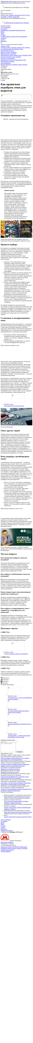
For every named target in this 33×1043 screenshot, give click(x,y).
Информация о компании (8, 30)
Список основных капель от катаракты (16, 653)
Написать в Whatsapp (22, 22)
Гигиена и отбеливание (8, 58)
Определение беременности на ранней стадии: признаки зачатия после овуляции (15, 777)
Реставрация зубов (17, 49)
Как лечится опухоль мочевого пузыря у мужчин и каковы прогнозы (16, 802)
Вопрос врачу (5, 15)
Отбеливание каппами (7, 61)
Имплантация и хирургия (8, 53)
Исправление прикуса (7, 50)
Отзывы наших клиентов (8, 36)
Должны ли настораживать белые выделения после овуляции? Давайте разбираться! (16, 789)
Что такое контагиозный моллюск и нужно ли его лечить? (18, 711)
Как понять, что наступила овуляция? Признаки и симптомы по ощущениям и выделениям (16, 783)
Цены (2, 33)
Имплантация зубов (7, 55)
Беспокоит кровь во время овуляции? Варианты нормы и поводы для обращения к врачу (15, 765)
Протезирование (6, 63)
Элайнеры (14, 52)
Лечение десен (17, 55)
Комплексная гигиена (7, 60)
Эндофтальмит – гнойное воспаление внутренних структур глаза (19, 736)
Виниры (3, 64)
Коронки (8, 64)
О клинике (4, 29)
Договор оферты (6, 851)
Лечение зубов (5, 46)
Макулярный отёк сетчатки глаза (14, 406)
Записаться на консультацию (21, 1)
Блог (24, 30)
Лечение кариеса (6, 47)
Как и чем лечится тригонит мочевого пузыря (18, 812)
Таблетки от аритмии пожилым (10, 769)
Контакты (4, 41)
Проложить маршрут (7, 842)
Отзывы (3, 35)
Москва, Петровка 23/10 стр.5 (18, 15)
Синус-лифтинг (16, 57)
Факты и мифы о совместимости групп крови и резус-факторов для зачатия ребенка (15, 758)
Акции (3, 39)
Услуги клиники (6, 27)
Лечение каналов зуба (17, 47)
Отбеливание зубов (20, 60)
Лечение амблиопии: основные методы (19, 724)
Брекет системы (5, 52)
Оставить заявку (6, 25)
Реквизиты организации (20, 847)
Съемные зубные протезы (19, 64)
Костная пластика (6, 57)
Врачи (2, 32)
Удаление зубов (27, 55)
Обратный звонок (6, 69)
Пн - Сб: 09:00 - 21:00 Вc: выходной (15, 15)
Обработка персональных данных (11, 848)
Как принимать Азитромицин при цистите (17, 796)
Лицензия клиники (6, 847)
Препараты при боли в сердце (10, 772)
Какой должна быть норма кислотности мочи (18, 817)
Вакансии (19, 30)
